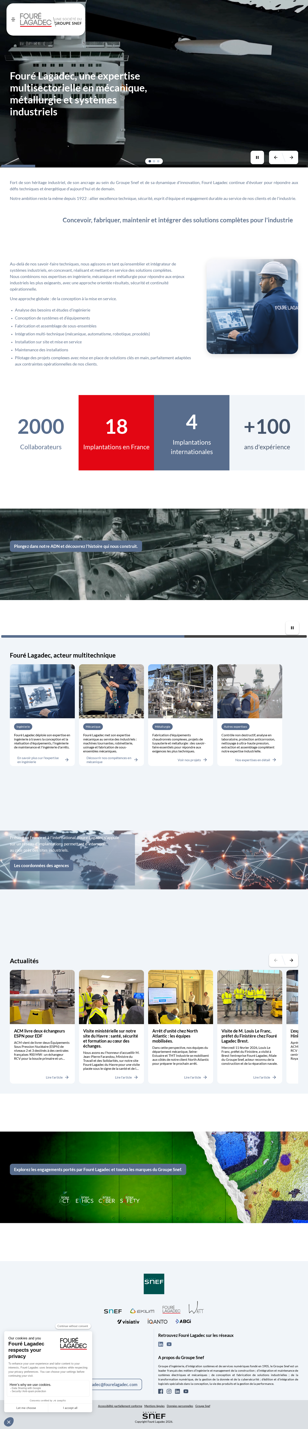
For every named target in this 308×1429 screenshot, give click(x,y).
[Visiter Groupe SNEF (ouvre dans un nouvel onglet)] (154, 1284)
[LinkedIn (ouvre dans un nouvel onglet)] (160, 1344)
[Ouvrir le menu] (13, 19)
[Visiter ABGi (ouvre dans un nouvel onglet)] (183, 1320)
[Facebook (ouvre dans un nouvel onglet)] (160, 1391)
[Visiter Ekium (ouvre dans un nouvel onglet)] (142, 1310)
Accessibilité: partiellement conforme (120, 1406)
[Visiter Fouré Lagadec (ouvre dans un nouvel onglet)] (171, 1309)
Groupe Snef (202, 1406)
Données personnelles (180, 1406)
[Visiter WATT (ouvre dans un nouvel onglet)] (196, 1307)
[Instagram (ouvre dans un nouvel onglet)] (169, 1391)
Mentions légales (154, 1406)
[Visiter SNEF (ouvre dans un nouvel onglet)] (113, 1310)
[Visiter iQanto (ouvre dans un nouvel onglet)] (157, 1321)
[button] (150, 161)
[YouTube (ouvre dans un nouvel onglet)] (169, 1344)
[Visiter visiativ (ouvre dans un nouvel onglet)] (128, 1321)
